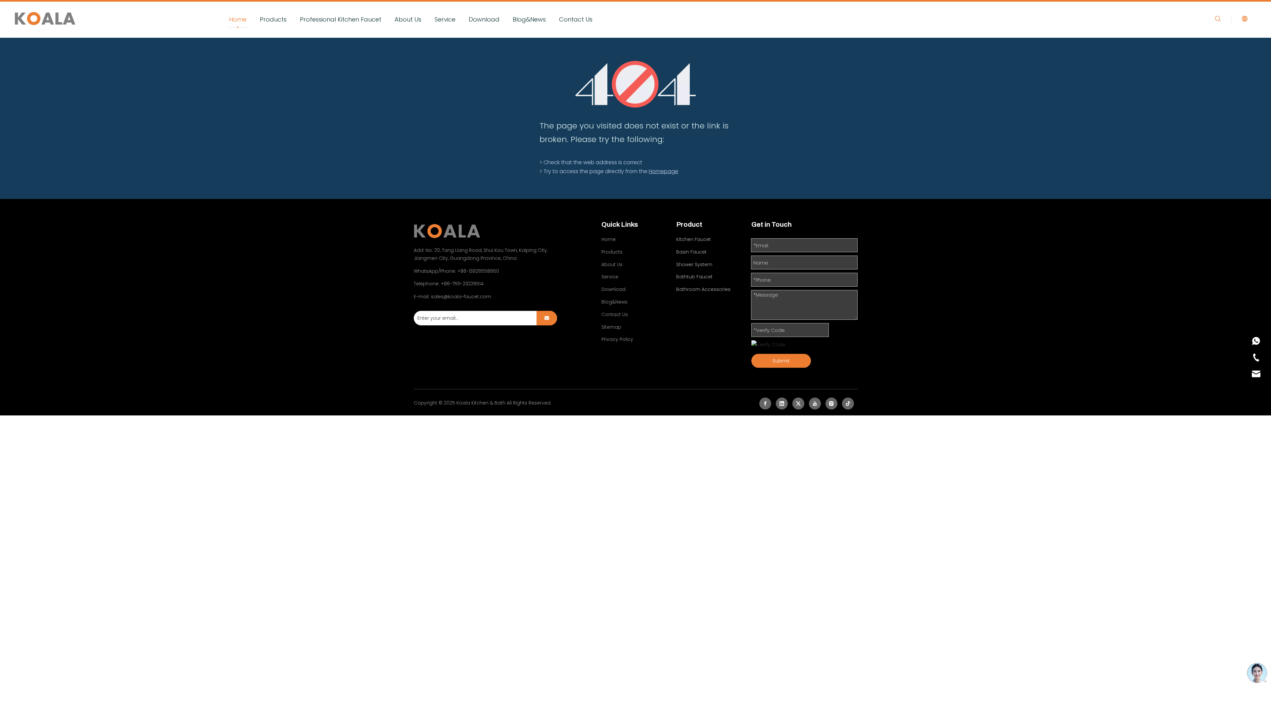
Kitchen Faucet (693, 239)
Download (484, 19)
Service (445, 19)
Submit (781, 360)
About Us (408, 19)
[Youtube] (815, 403)
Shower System (694, 264)
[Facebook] (765, 403)
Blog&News (529, 19)
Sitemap (611, 327)
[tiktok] (848, 403)
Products (273, 19)
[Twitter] (798, 403)
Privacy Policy (617, 339)
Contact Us (575, 19)
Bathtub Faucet (694, 276)
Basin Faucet (691, 252)
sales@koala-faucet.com (461, 296)
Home (238, 19)
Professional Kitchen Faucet (340, 19)
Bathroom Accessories (703, 289)
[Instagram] (831, 403)
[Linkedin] (782, 403)
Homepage (663, 171)
